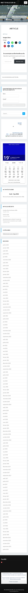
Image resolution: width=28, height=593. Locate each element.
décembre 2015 (7, 537)
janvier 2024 (6, 274)
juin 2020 (5, 378)
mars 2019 (5, 422)
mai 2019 (5, 416)
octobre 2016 (6, 508)
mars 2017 (5, 493)
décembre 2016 (7, 502)
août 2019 (5, 407)
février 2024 (6, 271)
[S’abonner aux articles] (1, 562)
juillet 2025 (6, 253)
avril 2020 (5, 384)
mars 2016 (5, 528)
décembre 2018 (7, 431)
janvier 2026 (6, 248)
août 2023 (5, 283)
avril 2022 (5, 327)
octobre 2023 (6, 280)
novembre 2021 (7, 330)
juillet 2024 (6, 265)
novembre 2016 (7, 505)
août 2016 (5, 514)
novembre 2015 (7, 540)
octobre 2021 (6, 333)
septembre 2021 (7, 336)
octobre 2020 (6, 366)
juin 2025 (5, 256)
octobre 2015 (6, 543)
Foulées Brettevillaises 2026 (10, 210)
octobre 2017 (6, 472)
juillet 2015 (6, 549)
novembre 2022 (7, 307)
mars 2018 (5, 457)
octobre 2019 (6, 401)
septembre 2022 (7, 313)
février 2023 (6, 301)
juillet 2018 (6, 446)
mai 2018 (5, 452)
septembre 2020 (7, 369)
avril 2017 (5, 490)
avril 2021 (5, 351)
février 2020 (6, 389)
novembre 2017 (7, 469)
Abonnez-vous (19, 61)
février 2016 (6, 531)
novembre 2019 (7, 398)
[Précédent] (5, 194)
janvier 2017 (6, 499)
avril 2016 (5, 525)
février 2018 (6, 460)
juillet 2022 (6, 319)
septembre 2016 (7, 511)
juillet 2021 (6, 342)
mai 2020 (5, 381)
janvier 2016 (6, 534)
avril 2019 (5, 419)
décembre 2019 (7, 395)
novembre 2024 (7, 259)
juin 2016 (5, 520)
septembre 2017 (7, 475)
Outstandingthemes (14, 591)
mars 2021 (5, 354)
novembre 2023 (7, 277)
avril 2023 (5, 295)
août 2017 (5, 478)
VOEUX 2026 (6, 214)
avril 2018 (5, 455)
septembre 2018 (7, 440)
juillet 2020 (6, 375)
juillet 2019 (6, 410)
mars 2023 (5, 298)
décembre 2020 (7, 363)
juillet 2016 (6, 517)
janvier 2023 (6, 304)
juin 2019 (5, 413)
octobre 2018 (6, 437)
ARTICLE (5, 34)
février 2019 (6, 425)
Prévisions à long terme (14, 180)
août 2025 (5, 251)
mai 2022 (5, 324)
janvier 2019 (6, 428)
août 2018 (5, 443)
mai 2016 (5, 522)
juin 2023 (5, 289)
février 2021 (6, 357)
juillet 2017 (6, 481)
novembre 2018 (7, 434)
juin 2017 (5, 484)
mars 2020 (5, 386)
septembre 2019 (7, 404)
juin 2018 (5, 449)
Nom (4, 93)
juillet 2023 (6, 286)
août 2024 (5, 262)
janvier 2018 (6, 463)
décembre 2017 (7, 466)
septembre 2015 (7, 546)
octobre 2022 (6, 310)
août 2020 (5, 372)
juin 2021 (5, 345)
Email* (4, 99)
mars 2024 (5, 268)
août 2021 (5, 339)
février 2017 (6, 496)
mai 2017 (5, 487)
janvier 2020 (6, 392)
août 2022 (5, 316)
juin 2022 (5, 322)
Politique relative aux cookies (15, 578)
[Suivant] (23, 194)
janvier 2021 (6, 360)
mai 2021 (5, 348)
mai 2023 (5, 292)
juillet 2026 (6, 245)
